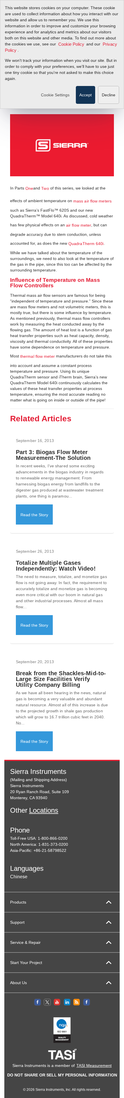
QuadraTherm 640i (86, 243)
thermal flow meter (37, 356)
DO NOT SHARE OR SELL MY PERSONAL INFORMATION (62, 1075)
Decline (108, 95)
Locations (43, 810)
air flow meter (78, 225)
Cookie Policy (71, 44)
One (29, 188)
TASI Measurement (94, 1065)
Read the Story (34, 514)
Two (45, 188)
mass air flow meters (92, 201)
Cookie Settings (55, 95)
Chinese (18, 876)
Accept (85, 95)
